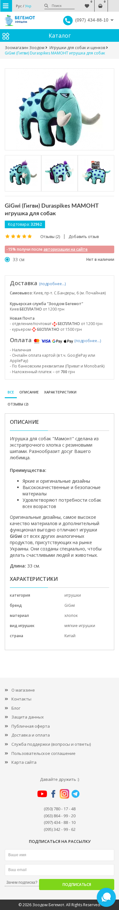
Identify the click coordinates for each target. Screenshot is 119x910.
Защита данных (27, 717)
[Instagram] (64, 793)
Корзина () (100, 2)
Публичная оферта (30, 726)
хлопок (71, 615)
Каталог (60, 35)
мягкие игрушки (79, 625)
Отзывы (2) (18, 404)
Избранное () (86, 2)
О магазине (23, 690)
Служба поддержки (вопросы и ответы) (51, 744)
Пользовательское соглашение (43, 753)
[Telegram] (75, 793)
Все (11, 392)
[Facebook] (53, 793)
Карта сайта (23, 762)
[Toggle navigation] (6, 6)
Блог (15, 708)
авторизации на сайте (65, 249)
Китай (70, 635)
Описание (29, 392)
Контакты (21, 699)
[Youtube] (42, 793)
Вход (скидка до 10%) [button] (113, 2)
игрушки (72, 595)
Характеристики (60, 392)
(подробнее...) (52, 283)
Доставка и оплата (30, 735)
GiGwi (69, 605)
